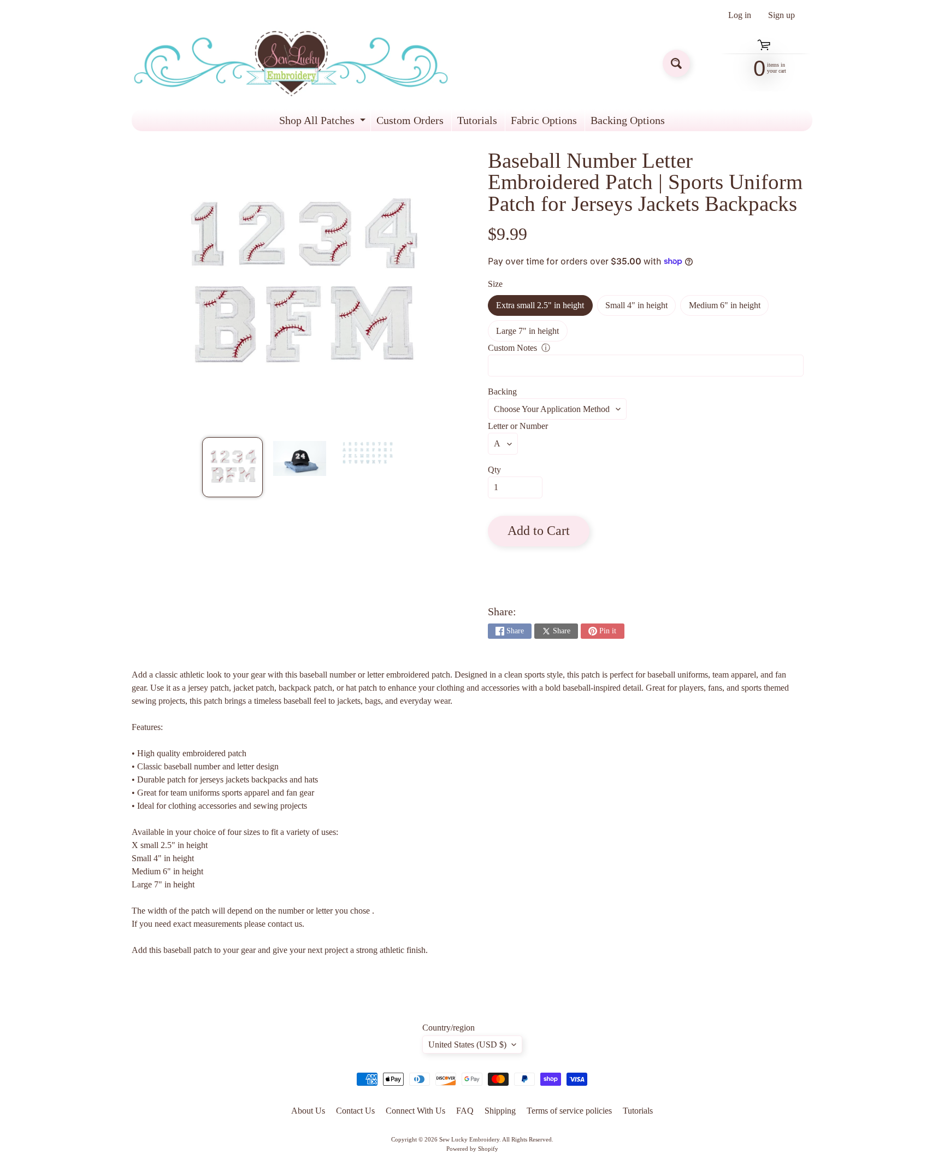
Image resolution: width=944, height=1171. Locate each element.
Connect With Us (415, 1110)
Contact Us (355, 1110)
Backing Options (628, 120)
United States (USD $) (467, 1044)
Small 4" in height (640, 308)
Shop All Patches (323, 122)
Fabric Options (544, 120)
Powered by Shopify (472, 1148)
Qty (494, 469)
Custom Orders (410, 120)
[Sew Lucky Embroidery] (291, 63)
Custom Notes (512, 347)
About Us (308, 1110)
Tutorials (477, 120)
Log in (739, 15)
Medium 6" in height (729, 308)
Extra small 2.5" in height (544, 308)
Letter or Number (518, 426)
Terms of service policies (569, 1110)
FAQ (465, 1110)
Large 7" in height (531, 334)
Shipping (500, 1110)
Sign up (781, 15)
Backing (502, 391)
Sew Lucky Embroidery (469, 1139)
